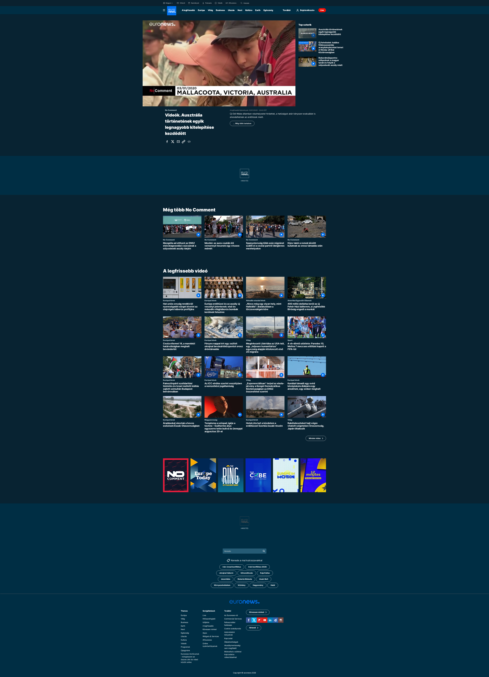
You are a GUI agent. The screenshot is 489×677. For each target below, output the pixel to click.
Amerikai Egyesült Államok (299, 300)
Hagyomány (258, 585)
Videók (184, 643)
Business (220, 10)
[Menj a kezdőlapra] (171, 10)
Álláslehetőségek (231, 642)
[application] (219, 63)
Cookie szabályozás (232, 628)
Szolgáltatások (209, 611)
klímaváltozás (247, 573)
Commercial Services (233, 619)
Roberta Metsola (245, 579)
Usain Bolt (263, 579)
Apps (205, 633)
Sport (290, 340)
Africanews (207, 640)
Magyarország (211, 420)
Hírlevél (252, 628)
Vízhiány (241, 585)
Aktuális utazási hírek (255, 300)
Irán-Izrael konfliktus (232, 567)
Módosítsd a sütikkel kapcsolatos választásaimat (232, 654)
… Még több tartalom (242, 123)
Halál (273, 585)
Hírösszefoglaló (209, 619)
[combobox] (254, 3)
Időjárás (206, 622)
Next (240, 10)
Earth (257, 10)
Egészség (268, 10)
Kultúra (248, 10)
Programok (185, 647)
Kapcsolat (228, 638)
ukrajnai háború (226, 573)
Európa (201, 10)
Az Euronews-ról (231, 615)
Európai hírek (169, 300)
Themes (184, 611)
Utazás (231, 10)
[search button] (241, 3)
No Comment (169, 240)
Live (322, 10)
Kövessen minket (210, 629)
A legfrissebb (188, 10)
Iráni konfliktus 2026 (257, 567)
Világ (210, 10)
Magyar (168, 3)
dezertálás (225, 579)
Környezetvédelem (222, 585)
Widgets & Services (211, 636)
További (227, 611)
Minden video (315, 438)
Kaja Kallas (265, 573)
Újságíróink (185, 650)
